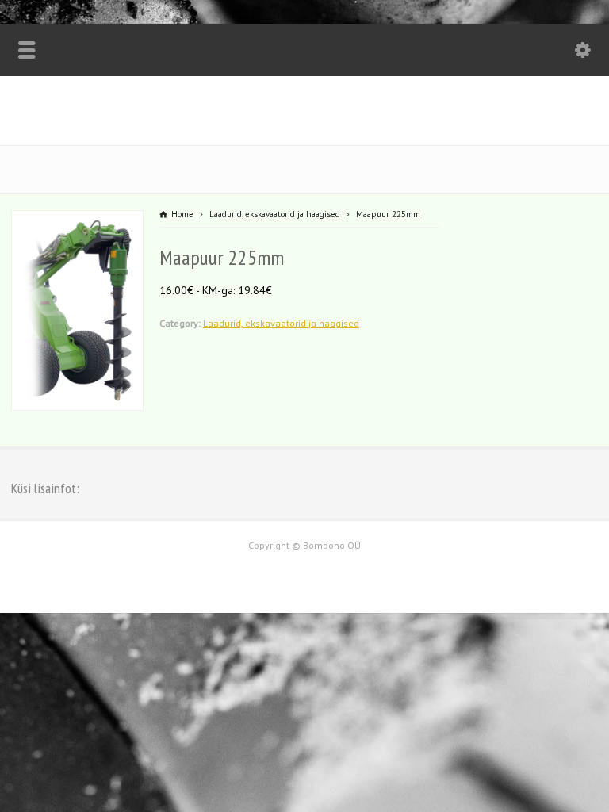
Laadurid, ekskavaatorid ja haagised (281, 323)
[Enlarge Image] (77, 220)
